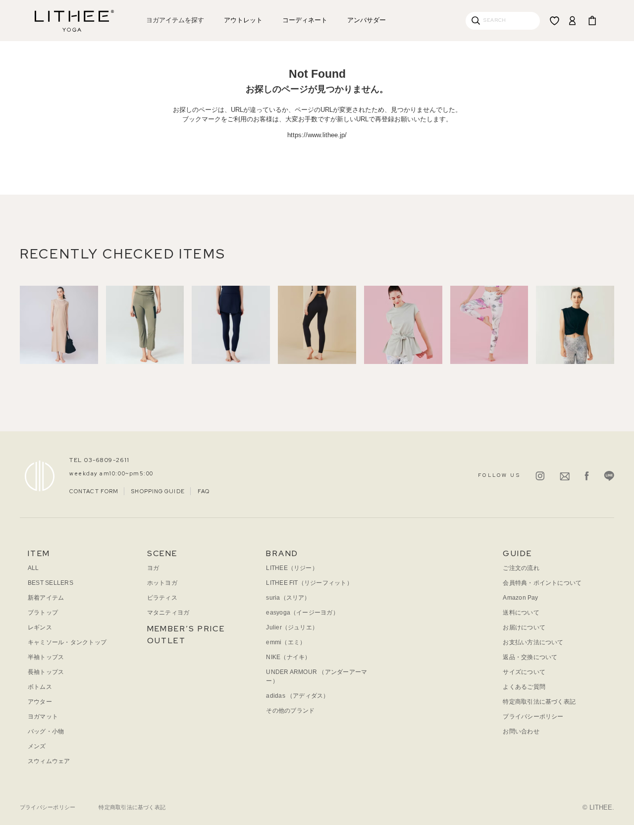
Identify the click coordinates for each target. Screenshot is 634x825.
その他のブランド (290, 710)
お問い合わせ (521, 731)
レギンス (40, 627)
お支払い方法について (533, 642)
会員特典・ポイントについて (542, 582)
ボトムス (40, 686)
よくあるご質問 (524, 686)
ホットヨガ (162, 582)
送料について (521, 612)
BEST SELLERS (50, 582)
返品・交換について (530, 657)
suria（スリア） (288, 597)
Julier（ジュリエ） (292, 627)
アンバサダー (366, 20)
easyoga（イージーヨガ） (302, 612)
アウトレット (243, 20)
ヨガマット (43, 716)
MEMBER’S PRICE (186, 628)
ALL (33, 568)
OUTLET (166, 640)
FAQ (204, 491)
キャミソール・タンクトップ (67, 642)
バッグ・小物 (46, 731)
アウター (40, 701)
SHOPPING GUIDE (157, 491)
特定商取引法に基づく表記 (539, 701)
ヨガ (153, 568)
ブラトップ (43, 612)
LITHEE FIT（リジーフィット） (309, 582)
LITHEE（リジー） (292, 568)
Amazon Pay (520, 597)
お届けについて (524, 627)
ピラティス (162, 597)
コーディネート (304, 20)
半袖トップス (46, 657)
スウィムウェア (49, 761)
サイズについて (524, 672)
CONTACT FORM (93, 491)
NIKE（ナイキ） (288, 657)
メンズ (37, 746)
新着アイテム (46, 597)
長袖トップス (46, 672)
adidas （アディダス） (297, 695)
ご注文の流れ (521, 568)
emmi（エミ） (286, 642)
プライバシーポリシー (533, 716)
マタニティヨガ (168, 612)
